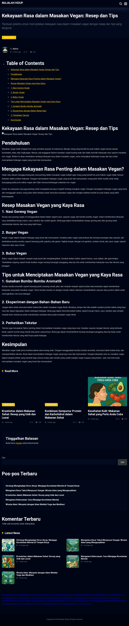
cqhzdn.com (26, 598)
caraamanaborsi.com (82, 601)
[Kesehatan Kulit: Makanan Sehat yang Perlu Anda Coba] (107, 391)
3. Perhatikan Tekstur (20, 115)
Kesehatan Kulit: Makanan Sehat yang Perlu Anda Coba (105, 412)
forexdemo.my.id (82, 598)
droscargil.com (85, 604)
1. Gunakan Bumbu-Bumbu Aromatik (26, 106)
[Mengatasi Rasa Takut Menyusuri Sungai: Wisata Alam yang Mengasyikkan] (72, 551)
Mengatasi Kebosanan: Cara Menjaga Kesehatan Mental (32, 500)
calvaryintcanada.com (65, 595)
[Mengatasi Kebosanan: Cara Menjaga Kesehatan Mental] (72, 567)
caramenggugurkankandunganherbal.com (108, 601)
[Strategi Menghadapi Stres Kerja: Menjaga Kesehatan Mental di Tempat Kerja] (8, 551)
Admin (15, 49)
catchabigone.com (102, 595)
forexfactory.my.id (98, 598)
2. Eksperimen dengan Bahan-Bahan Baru (28, 111)
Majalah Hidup (12, 2)
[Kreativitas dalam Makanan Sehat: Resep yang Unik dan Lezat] (21, 391)
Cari (3, 458)
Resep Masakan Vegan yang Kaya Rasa (28, 83)
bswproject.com (41, 601)
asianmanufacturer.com (27, 595)
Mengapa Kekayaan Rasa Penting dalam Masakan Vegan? (36, 79)
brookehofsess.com (11, 601)
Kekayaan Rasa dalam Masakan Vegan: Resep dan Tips (35, 69)
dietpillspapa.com (51, 604)
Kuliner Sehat (9, 37)
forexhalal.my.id (113, 598)
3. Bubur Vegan (17, 97)
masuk (19, 443)
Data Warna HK (26, 601)
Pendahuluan (16, 74)
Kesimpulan (16, 120)
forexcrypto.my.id (52, 598)
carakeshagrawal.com (84, 595)
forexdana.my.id (68, 598)
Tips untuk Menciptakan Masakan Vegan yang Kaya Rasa (35, 101)
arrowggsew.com (9, 595)
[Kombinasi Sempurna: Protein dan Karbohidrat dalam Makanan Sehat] (64, 391)
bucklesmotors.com (46, 595)
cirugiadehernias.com (11, 598)
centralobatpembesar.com (13, 604)
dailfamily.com (38, 598)
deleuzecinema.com (34, 604)
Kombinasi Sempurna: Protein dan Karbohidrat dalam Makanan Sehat (63, 414)
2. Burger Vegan (18, 92)
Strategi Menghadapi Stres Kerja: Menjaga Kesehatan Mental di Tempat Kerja (42, 486)
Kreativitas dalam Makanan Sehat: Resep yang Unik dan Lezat (19, 414)
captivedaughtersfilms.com (60, 601)
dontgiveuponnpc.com (69, 604)
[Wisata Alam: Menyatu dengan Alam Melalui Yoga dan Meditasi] (8, 583)
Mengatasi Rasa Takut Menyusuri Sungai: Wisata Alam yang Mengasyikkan (41, 490)
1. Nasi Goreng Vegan (20, 88)
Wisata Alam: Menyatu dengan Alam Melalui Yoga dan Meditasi (35, 504)
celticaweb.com (118, 595)
